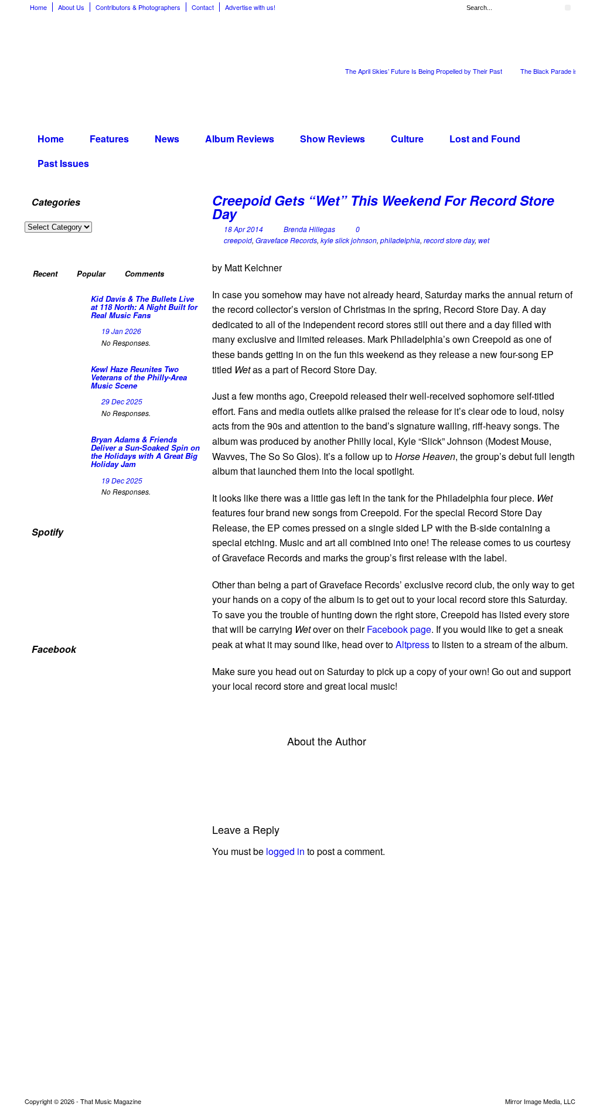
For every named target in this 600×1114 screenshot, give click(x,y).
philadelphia (400, 240)
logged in (285, 851)
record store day (449, 240)
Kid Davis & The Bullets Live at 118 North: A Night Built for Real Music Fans (144, 307)
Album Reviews (239, 138)
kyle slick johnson (349, 240)
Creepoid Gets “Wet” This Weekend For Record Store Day (383, 206)
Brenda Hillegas (309, 229)
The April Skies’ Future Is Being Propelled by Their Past (423, 71)
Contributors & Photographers (138, 7)
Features (109, 138)
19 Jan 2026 (121, 331)
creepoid (238, 240)
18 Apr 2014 (243, 229)
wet (483, 240)
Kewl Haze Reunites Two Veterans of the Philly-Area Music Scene (139, 377)
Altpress (412, 644)
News (167, 138)
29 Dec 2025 (121, 401)
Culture (407, 138)
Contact (203, 7)
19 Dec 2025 (121, 480)
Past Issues (63, 163)
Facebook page (399, 629)
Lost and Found (484, 138)
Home (38, 7)
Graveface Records (286, 240)
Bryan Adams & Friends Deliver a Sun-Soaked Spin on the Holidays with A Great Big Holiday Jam (145, 452)
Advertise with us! (250, 7)
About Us (71, 7)
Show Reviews (332, 138)
